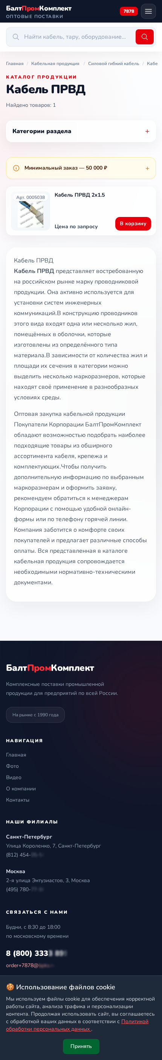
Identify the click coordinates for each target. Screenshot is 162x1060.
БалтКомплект (50, 668)
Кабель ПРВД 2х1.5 (80, 195)
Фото (12, 766)
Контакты (17, 800)
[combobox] (69, 37)
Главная (16, 754)
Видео (13, 777)
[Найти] (145, 36)
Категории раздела (81, 131)
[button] (25, 855)
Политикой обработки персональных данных (77, 1025)
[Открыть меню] (148, 11)
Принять (81, 1046)
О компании (21, 788)
